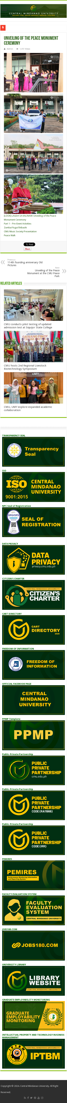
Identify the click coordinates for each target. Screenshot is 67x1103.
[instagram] (42, 1098)
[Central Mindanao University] (33, 10)
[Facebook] (28, 1098)
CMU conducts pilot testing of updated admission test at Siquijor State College (28, 326)
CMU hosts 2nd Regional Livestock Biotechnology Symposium (25, 367)
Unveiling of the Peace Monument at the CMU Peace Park (43, 272)
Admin (10, 49)
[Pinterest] (35, 1098)
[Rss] (25, 1098)
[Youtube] (38, 1098)
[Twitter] (31, 1098)
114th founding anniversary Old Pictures (25, 263)
